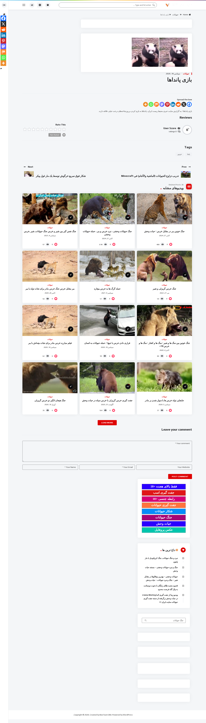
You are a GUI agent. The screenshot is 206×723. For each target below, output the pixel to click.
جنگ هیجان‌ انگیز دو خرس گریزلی (50, 400)
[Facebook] (189, 104)
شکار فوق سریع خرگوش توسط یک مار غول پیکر (61, 175)
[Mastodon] (161, 104)
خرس (180, 154)
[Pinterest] (167, 104)
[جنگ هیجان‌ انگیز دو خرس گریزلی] (49, 377)
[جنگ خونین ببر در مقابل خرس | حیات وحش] (164, 208)
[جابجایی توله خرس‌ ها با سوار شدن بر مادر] (164, 377)
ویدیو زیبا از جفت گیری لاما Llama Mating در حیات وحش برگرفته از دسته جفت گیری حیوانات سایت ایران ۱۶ (160, 598)
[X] (183, 104)
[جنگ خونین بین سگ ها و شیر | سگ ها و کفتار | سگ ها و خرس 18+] (164, 320)
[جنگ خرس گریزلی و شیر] (164, 266)
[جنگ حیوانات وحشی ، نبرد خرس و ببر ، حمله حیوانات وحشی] (107, 208)
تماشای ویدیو (145, 620)
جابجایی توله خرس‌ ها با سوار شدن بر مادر (164, 400)
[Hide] (1, 68)
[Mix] (156, 104)
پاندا (188, 154)
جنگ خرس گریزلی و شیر (164, 288)
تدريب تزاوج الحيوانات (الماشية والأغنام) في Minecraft (150, 175)
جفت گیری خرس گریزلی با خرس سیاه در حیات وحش (107, 400)
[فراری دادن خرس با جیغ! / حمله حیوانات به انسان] (107, 320)
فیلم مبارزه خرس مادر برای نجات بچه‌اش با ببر (50, 343)
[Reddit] (178, 104)
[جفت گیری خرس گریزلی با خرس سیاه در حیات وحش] (107, 377)
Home (186, 15)
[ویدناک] (178, 5)
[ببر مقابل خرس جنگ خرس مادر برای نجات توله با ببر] (49, 266)
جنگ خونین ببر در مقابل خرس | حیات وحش (164, 231)
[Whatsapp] (151, 104)
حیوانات (175, 15)
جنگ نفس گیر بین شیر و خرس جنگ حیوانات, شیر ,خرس (50, 231)
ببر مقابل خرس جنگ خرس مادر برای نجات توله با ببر (50, 288)
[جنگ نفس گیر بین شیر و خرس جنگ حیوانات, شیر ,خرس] (49, 208)
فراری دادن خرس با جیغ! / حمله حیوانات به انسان (107, 343)
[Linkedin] (172, 104)
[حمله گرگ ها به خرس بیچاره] (107, 266)
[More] (145, 104)
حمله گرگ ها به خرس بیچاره (107, 288)
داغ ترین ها (168, 550)
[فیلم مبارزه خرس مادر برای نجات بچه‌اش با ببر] (49, 320)
